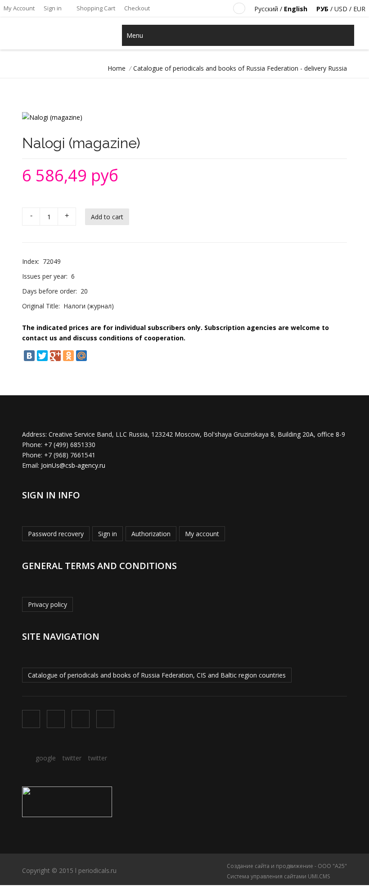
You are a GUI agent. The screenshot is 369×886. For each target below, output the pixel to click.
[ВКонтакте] (29, 355)
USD (340, 9)
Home (117, 68)
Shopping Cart (95, 8)
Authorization (151, 533)
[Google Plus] (55, 355)
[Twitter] (42, 355)
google (46, 758)
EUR (359, 9)
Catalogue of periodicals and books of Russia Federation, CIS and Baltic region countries (157, 675)
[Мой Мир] (81, 355)
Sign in (53, 8)
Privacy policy (47, 604)
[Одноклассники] (68, 355)
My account (202, 533)
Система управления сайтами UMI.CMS (278, 876)
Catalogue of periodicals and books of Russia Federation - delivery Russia (240, 68)
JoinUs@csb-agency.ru (73, 465)
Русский (266, 9)
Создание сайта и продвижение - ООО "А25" (287, 866)
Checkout (137, 8)
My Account (19, 8)
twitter (72, 758)
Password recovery (56, 533)
